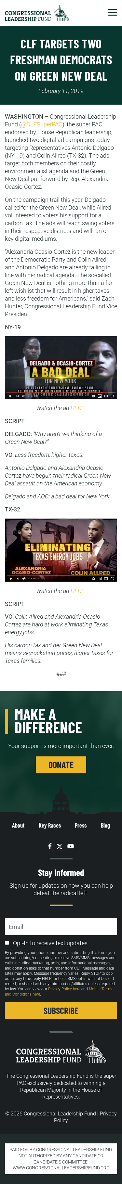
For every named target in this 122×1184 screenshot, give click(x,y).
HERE (78, 408)
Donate (61, 764)
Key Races (50, 825)
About (18, 825)
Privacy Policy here (64, 989)
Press (81, 825)
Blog (105, 825)
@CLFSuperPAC (41, 124)
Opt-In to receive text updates (50, 943)
